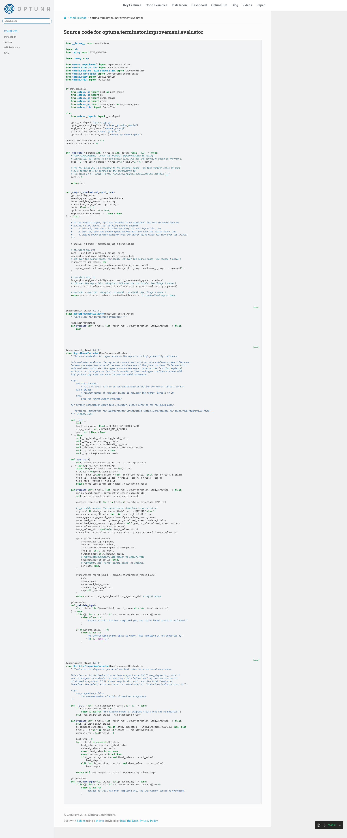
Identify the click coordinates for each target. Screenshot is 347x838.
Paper (261, 5)
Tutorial (8, 42)
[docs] (256, 307)
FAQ (6, 52)
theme (100, 820)
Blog (235, 5)
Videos (247, 5)
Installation (179, 5)
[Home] (65, 17)
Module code (78, 17)
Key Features (132, 5)
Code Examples (156, 5)
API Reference (12, 47)
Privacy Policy (149, 820)
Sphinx (81, 820)
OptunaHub (219, 5)
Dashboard (199, 5)
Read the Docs (129, 820)
